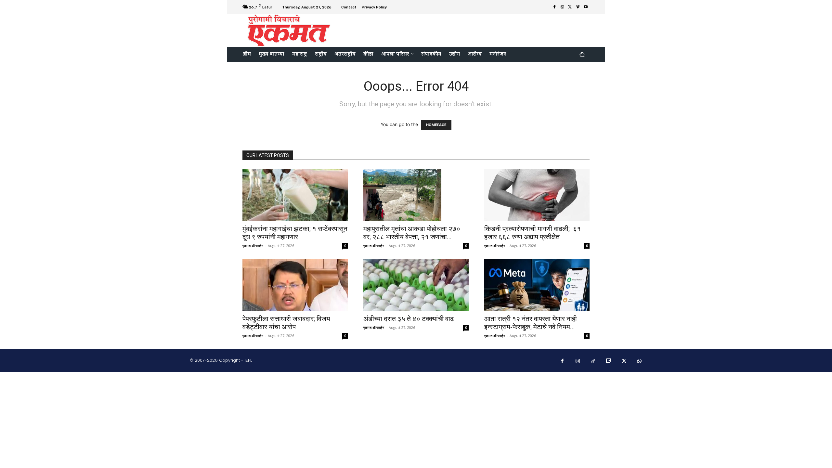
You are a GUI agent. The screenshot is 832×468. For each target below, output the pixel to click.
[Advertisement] (470, 30)
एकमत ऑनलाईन (252, 245)
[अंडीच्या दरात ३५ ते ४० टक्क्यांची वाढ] (416, 285)
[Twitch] (609, 361)
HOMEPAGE (436, 125)
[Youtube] (586, 7)
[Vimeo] (578, 7)
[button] (582, 54)
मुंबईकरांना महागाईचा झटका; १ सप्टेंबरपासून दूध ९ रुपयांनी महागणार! (294, 233)
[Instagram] (562, 7)
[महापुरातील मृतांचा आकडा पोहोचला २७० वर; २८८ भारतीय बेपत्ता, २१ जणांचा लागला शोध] (416, 195)
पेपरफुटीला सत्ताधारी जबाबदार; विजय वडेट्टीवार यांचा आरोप (286, 323)
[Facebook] (554, 7)
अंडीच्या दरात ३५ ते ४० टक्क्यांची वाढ (408, 319)
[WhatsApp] (639, 361)
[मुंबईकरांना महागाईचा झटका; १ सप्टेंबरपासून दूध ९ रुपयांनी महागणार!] (295, 195)
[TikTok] (593, 361)
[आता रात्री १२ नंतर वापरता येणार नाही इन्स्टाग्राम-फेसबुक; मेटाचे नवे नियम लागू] (537, 285)
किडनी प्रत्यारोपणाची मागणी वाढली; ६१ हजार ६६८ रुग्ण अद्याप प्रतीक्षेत (532, 233)
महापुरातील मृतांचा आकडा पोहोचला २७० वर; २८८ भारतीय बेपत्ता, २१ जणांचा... (411, 233)
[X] (570, 7)
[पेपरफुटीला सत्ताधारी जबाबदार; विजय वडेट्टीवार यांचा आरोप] (295, 285)
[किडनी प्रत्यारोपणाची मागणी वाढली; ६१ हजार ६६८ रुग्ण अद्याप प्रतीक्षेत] (537, 195)
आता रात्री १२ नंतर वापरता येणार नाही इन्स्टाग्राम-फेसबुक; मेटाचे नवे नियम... (530, 323)
